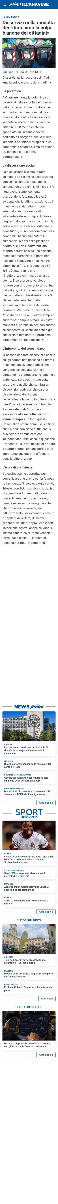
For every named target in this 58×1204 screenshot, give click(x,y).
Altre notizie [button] (46, 802)
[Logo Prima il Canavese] (29, 4)
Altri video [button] (47, 998)
